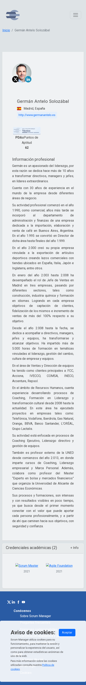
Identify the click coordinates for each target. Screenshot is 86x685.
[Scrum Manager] (13, 15)
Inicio (6, 30)
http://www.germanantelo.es (37, 115)
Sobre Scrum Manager (35, 616)
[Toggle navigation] (75, 15)
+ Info (74, 548)
